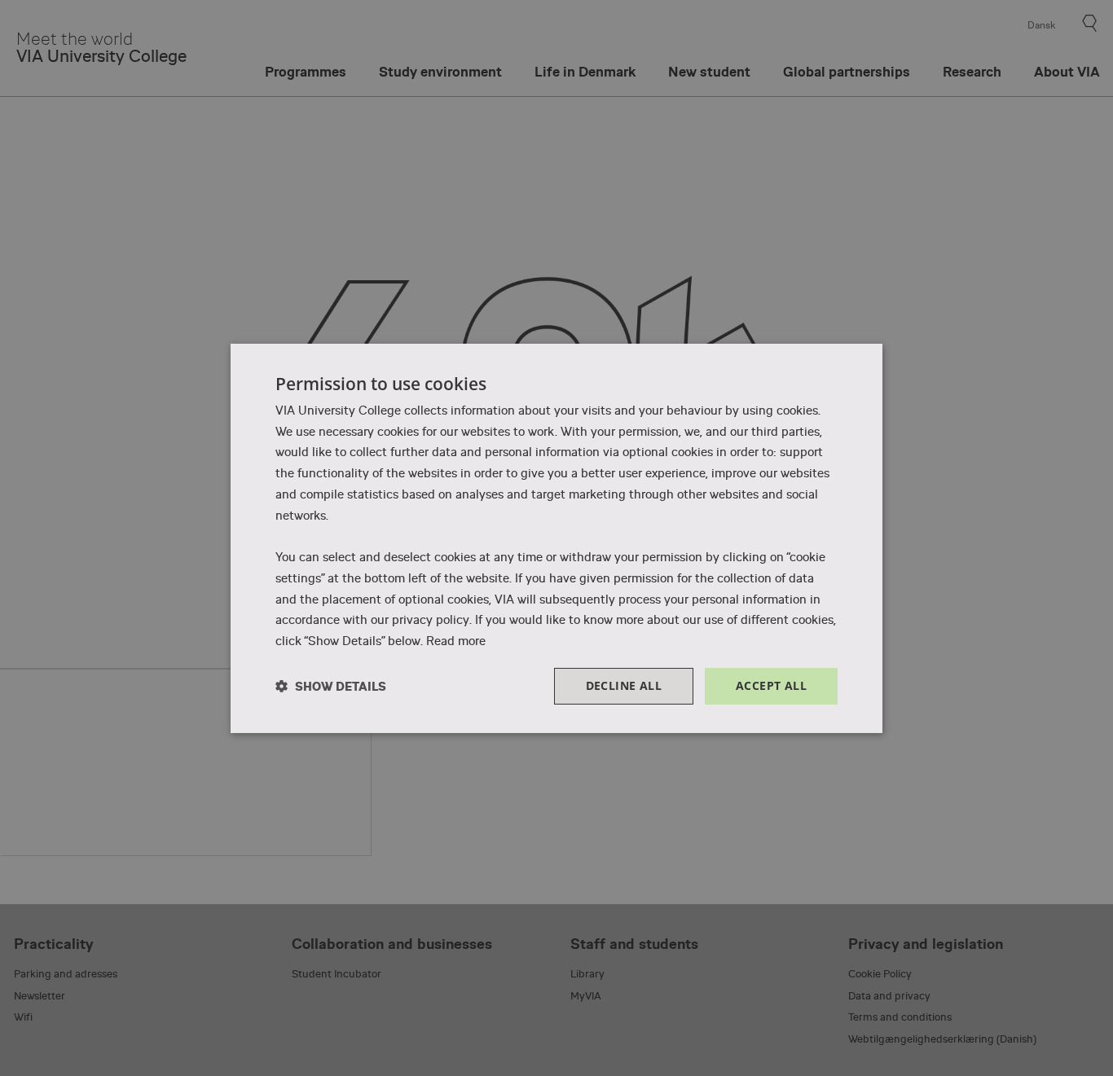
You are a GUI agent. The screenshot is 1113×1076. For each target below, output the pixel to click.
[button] (330, 686)
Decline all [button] (624, 685)
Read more (456, 641)
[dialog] (556, 537)
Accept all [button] (771, 685)
